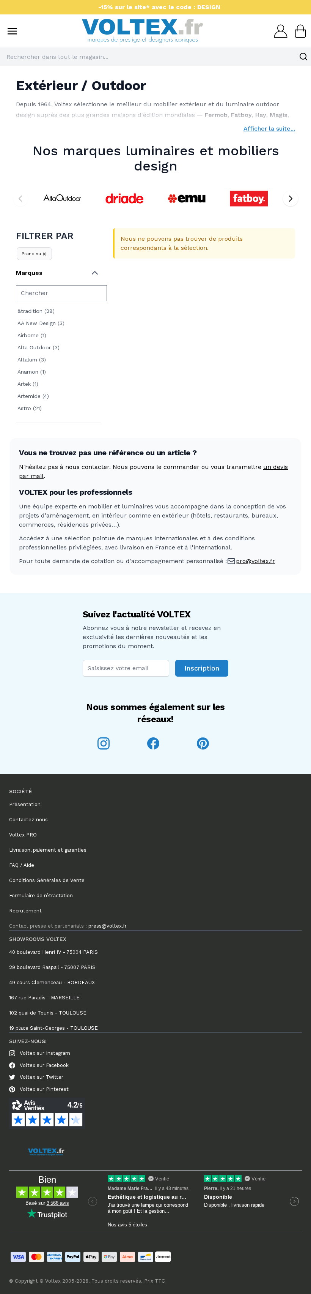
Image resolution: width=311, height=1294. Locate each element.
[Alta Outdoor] (62, 198)
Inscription (201, 668)
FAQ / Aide (21, 865)
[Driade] (124, 199)
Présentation (25, 804)
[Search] (303, 56)
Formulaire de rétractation (41, 895)
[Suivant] (290, 198)
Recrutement (25, 911)
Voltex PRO (23, 835)
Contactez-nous (28, 819)
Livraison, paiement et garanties (47, 850)
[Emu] (187, 199)
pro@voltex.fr (255, 561)
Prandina (31, 253)
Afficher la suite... (269, 128)
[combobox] (155, 56)
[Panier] (298, 31)
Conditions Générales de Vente (47, 880)
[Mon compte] (278, 31)
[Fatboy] (249, 198)
